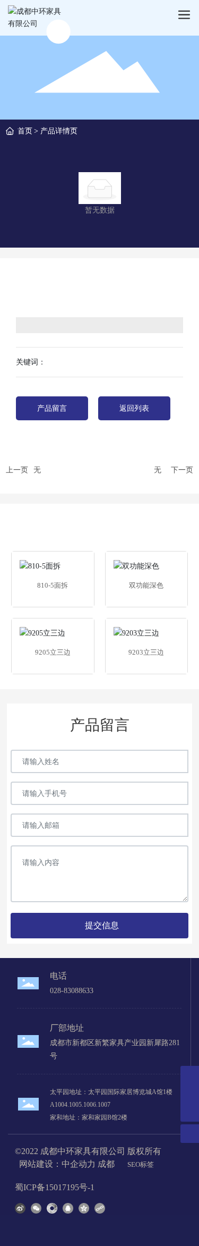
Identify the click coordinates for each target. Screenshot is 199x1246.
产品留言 (52, 408)
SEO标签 (140, 1164)
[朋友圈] (52, 1208)
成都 (106, 1163)
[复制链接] (99, 1208)
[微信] (36, 1208)
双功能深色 (146, 585)
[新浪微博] (20, 1208)
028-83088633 (71, 991)
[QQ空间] (84, 1208)
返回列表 (134, 408)
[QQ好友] (68, 1208)
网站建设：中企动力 (57, 1163)
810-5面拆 (52, 585)
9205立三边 (53, 652)
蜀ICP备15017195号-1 (54, 1187)
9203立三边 (146, 652)
